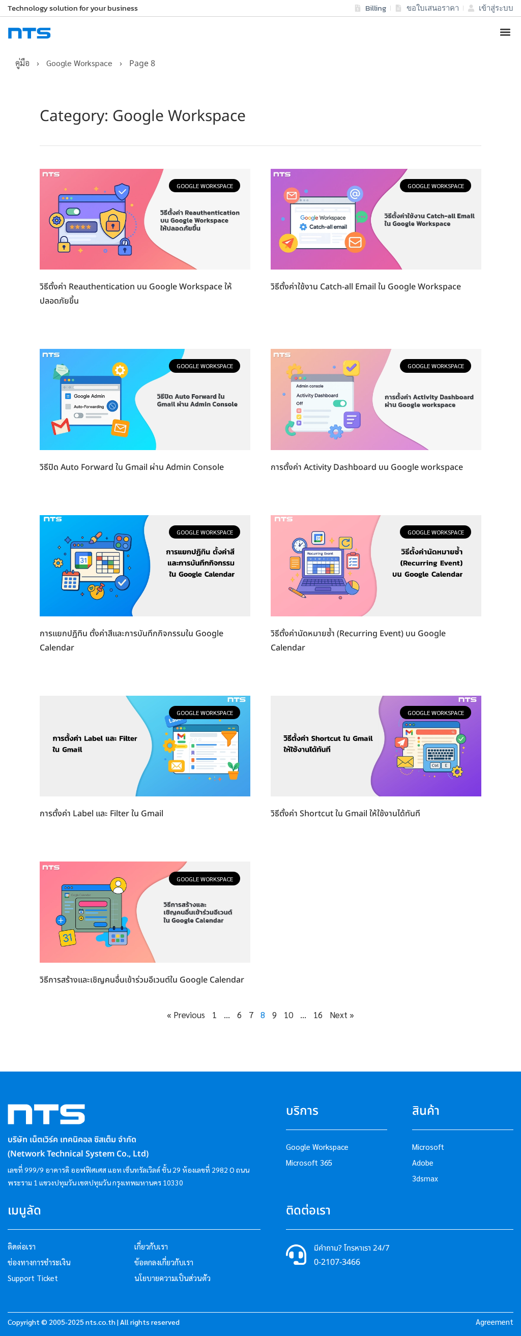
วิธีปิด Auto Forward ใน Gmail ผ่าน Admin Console (132, 467)
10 (288, 1014)
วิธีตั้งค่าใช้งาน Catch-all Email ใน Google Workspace (366, 287)
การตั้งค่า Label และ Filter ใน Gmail (101, 814)
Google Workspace (79, 62)
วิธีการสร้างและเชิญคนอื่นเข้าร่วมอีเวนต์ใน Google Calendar (142, 980)
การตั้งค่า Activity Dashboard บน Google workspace (367, 467)
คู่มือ (22, 62)
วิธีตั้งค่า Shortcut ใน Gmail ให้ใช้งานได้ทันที (345, 814)
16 (318, 1014)
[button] (505, 32)
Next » (342, 1014)
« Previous (186, 1014)
